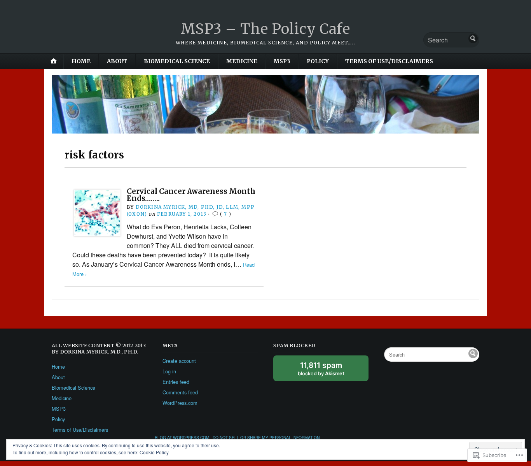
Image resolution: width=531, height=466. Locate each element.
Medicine (241, 61)
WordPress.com (179, 402)
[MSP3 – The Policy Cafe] (265, 104)
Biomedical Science (177, 61)
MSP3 (282, 61)
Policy (318, 61)
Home (81, 61)
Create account (179, 360)
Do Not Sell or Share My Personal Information (266, 437)
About (117, 61)
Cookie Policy (154, 452)
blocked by (329, 370)
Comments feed (180, 392)
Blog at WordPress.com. (183, 437)
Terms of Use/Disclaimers (389, 61)
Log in (169, 371)
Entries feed (175, 381)
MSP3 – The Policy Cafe (265, 29)
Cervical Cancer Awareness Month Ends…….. (191, 195)
